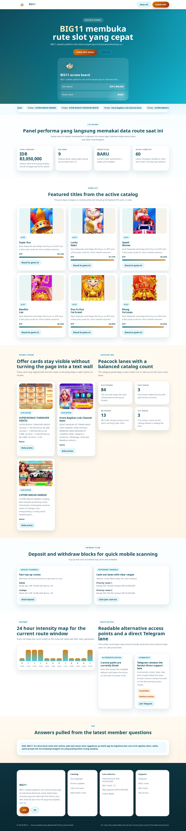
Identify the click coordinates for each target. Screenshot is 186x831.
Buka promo (27, 448)
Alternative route (78, 792)
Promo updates (77, 783)
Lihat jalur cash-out (108, 599)
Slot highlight (76, 778)
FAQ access (143, 792)
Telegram (142, 778)
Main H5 (144, 4)
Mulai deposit (28, 599)
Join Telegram (146, 703)
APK (24, 810)
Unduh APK (160, 4)
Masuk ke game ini (30, 262)
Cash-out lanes (77, 788)
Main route (143, 783)
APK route (143, 788)
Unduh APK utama (85, 52)
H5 (35, 810)
